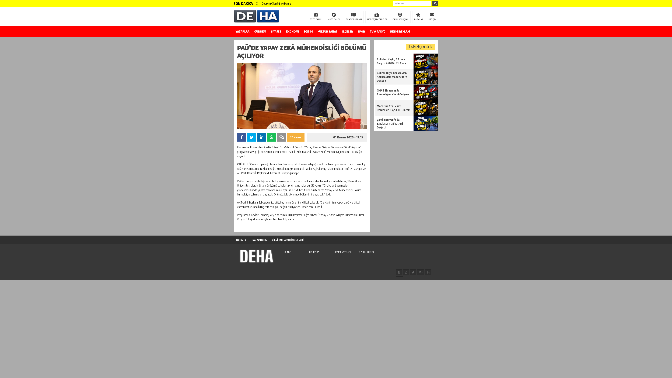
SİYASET (276, 31)
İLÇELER (347, 31)
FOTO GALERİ (316, 19)
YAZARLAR (243, 31)
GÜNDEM (260, 31)
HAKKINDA (314, 252)
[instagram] (406, 272)
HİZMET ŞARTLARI (342, 252)
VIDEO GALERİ (334, 19)
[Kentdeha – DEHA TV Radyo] (256, 16)
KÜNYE (288, 252)
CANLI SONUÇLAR (401, 19)
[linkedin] (428, 272)
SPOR (361, 31)
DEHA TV (241, 239)
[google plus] (420, 272)
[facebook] (399, 272)
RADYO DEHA (259, 239)
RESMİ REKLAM (400, 31)
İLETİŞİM (432, 19)
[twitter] (413, 272)
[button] (257, 2)
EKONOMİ (292, 31)
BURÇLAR (418, 19)
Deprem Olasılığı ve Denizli (277, 3)
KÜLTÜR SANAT (327, 31)
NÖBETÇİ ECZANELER (377, 19)
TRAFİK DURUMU (354, 19)
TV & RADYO (378, 31)
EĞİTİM (308, 31)
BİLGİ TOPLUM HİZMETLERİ (288, 239)
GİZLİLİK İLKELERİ (366, 252)
